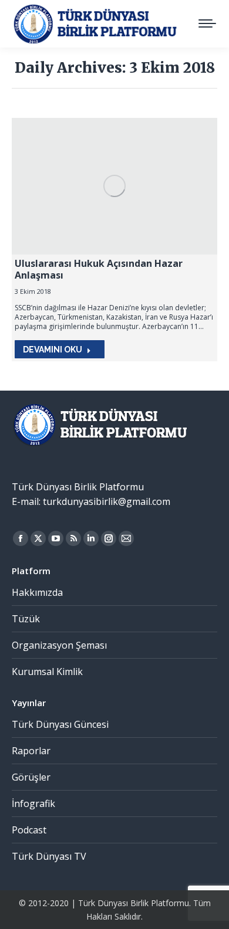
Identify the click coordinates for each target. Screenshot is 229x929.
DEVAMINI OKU (52, 349)
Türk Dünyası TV (49, 856)
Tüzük (26, 618)
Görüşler (31, 777)
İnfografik (33, 803)
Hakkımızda (37, 592)
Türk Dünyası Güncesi (60, 724)
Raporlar (31, 750)
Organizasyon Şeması (59, 645)
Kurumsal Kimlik (47, 671)
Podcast (29, 829)
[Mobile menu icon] (207, 23)
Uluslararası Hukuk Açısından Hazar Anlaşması (99, 269)
